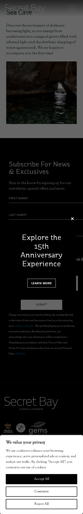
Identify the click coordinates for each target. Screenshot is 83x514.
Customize (41, 491)
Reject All (41, 504)
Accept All (41, 479)
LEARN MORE (41, 283)
